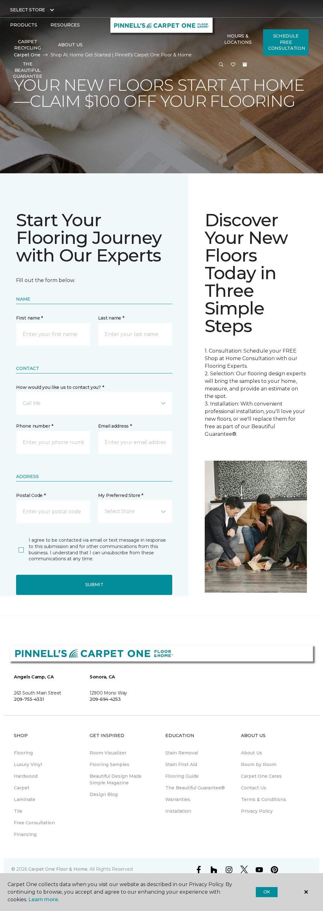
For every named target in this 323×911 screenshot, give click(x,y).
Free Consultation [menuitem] (34, 823)
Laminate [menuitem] (24, 799)
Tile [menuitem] (18, 811)
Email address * (115, 426)
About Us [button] (70, 45)
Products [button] (23, 25)
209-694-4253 (105, 699)
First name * (29, 318)
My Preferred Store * (120, 495)
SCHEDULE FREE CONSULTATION (286, 42)
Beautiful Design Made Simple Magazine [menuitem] (116, 779)
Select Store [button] (27, 10)
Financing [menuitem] (25, 834)
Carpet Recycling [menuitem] (27, 45)
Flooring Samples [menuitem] (109, 764)
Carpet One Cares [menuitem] (261, 776)
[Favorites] (233, 65)
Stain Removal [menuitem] (181, 753)
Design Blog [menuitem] (104, 794)
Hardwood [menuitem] (26, 776)
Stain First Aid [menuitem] (181, 764)
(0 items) (245, 64)
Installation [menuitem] (178, 811)
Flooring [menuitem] (23, 753)
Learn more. (43, 899)
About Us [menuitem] (251, 753)
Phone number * (34, 426)
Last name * (111, 318)
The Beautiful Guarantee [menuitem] (27, 70)
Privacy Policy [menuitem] (257, 811)
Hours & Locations (237, 39)
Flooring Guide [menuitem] (182, 776)
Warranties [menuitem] (177, 799)
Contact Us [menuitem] (253, 788)
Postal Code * (30, 495)
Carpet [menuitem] (21, 788)
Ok (266, 892)
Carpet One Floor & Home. (58, 869)
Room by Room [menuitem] (258, 764)
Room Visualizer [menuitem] (108, 753)
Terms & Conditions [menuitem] (263, 799)
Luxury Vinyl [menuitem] (28, 764)
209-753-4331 (29, 699)
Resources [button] (65, 25)
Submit (94, 584)
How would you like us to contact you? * (60, 387)
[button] (221, 65)
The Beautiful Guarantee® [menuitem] (195, 788)
